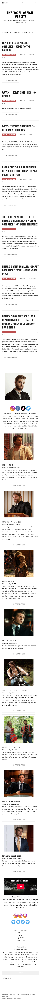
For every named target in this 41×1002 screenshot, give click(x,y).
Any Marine (20, 938)
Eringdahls (23, 55)
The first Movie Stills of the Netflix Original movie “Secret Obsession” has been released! (20, 220)
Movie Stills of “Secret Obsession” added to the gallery (16, 46)
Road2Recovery (20, 933)
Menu (6, 3)
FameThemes (17, 998)
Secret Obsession (9, 55)
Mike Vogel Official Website (20, 15)
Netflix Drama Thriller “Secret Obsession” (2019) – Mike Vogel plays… (20, 270)
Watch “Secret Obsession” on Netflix (19, 94)
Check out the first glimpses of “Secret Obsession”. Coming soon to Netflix (20, 171)
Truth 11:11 (20, 940)
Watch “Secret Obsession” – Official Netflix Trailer (18, 128)
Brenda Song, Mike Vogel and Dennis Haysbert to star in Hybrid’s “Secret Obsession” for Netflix (18, 322)
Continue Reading (10, 80)
